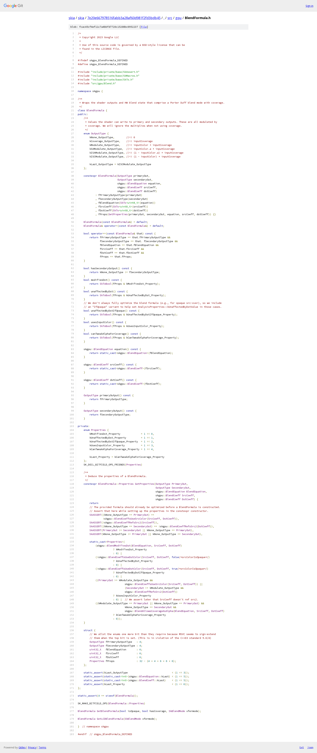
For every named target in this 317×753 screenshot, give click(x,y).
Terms (42, 747)
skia (72, 18)
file (144, 26)
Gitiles (22, 747)
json (310, 747)
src (169, 18)
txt (301, 747)
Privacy (32, 747)
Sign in (309, 6)
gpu (178, 18)
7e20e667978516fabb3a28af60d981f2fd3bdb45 (124, 18)
